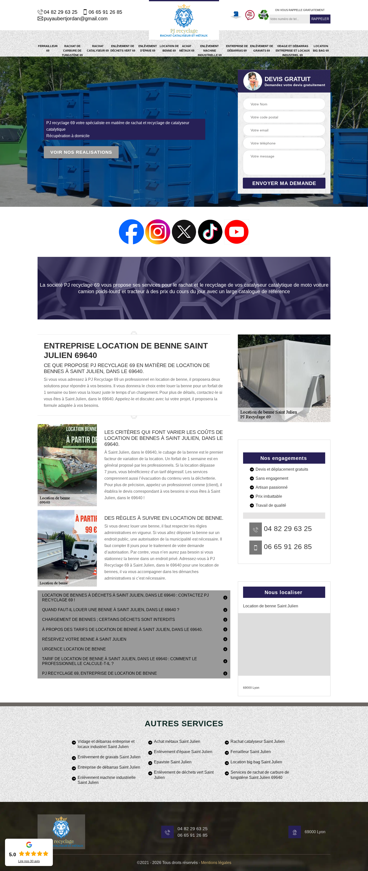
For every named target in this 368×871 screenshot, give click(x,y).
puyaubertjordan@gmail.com (76, 18)
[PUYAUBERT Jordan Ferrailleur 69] (184, 20)
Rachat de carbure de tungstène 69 (72, 51)
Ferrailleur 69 (48, 48)
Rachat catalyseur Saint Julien (258, 741)
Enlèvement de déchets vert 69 (122, 48)
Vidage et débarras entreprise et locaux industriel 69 (293, 51)
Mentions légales (216, 862)
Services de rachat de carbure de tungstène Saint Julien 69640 (260, 775)
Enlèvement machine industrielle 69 (210, 51)
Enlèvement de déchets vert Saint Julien (184, 775)
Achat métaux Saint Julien (177, 741)
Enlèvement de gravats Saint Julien (109, 757)
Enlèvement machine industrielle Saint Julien (107, 780)
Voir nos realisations (81, 152)
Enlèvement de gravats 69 (261, 48)
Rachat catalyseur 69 (98, 48)
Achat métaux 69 (186, 48)
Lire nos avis (29, 861)
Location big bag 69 (321, 48)
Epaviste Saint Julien (173, 762)
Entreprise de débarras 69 (237, 48)
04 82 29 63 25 (60, 12)
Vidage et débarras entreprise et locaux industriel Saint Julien (106, 744)
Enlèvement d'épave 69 (147, 48)
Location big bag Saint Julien (256, 762)
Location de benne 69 (169, 48)
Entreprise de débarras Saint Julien (109, 767)
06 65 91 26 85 (105, 12)
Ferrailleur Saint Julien (251, 752)
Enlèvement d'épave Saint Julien (183, 752)
